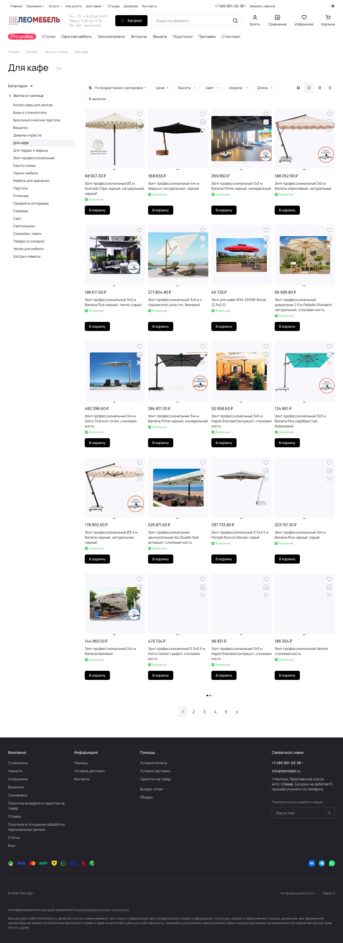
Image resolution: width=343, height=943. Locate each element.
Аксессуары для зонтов (32, 104)
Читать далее (18, 927)
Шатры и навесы (26, 256)
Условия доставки (89, 770)
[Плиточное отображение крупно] (298, 87)
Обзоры (146, 797)
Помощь (81, 762)
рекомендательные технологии (103, 909)
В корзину (97, 210)
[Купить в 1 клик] (139, 130)
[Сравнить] (139, 122)
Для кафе (21, 142)
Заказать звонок (262, 6)
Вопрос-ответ (151, 789)
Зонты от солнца (28, 95)
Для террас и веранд (30, 150)
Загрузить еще (209, 695)
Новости (15, 770)
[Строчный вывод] (319, 87)
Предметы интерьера (31, 203)
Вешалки (20, 127)
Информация (86, 752)
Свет (17, 218)
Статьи (14, 837)
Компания (17, 752)
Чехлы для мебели (28, 248)
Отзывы (14, 816)
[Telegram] (322, 863)
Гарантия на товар (155, 778)
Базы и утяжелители (30, 112)
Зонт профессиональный (33, 157)
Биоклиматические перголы (36, 120)
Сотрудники (18, 778)
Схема (287, 784)
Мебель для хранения (31, 180)
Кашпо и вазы (24, 165)
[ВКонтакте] (312, 863)
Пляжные (20, 195)
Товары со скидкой (28, 241)
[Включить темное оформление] (333, 6)
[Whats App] (332, 863)
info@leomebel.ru (286, 770)
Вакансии (16, 787)
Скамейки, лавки (27, 233)
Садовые (20, 210)
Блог (12, 845)
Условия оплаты (153, 762)
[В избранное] (139, 114)
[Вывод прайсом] (330, 87)
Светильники (24, 226)
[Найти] (235, 20)
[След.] (237, 711)
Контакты (82, 778)
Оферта (329, 893)
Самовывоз (17, 795)
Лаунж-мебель (25, 173)
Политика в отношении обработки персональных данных (36, 827)
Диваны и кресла (27, 135)
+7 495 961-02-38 (229, 6)
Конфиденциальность (297, 893)
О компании (18, 762)
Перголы (20, 188)
